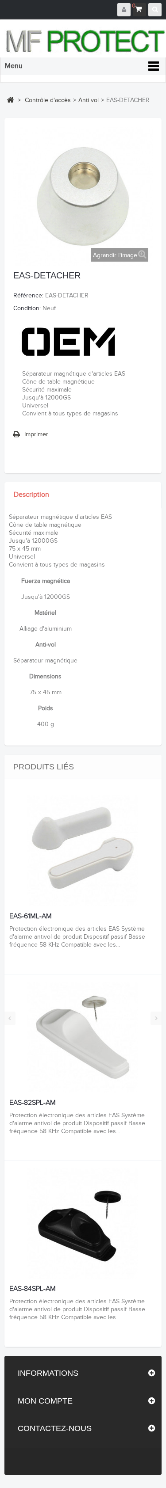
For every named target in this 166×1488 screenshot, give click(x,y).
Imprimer (36, 434)
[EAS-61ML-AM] (82, 850)
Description (31, 495)
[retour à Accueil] (10, 99)
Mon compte (45, 1401)
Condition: (27, 308)
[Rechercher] (155, 9)
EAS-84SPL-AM (32, 1289)
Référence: (28, 295)
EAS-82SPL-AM (32, 1103)
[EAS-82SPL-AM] (82, 1037)
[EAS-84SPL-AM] (82, 1223)
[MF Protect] (85, 41)
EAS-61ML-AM (30, 917)
